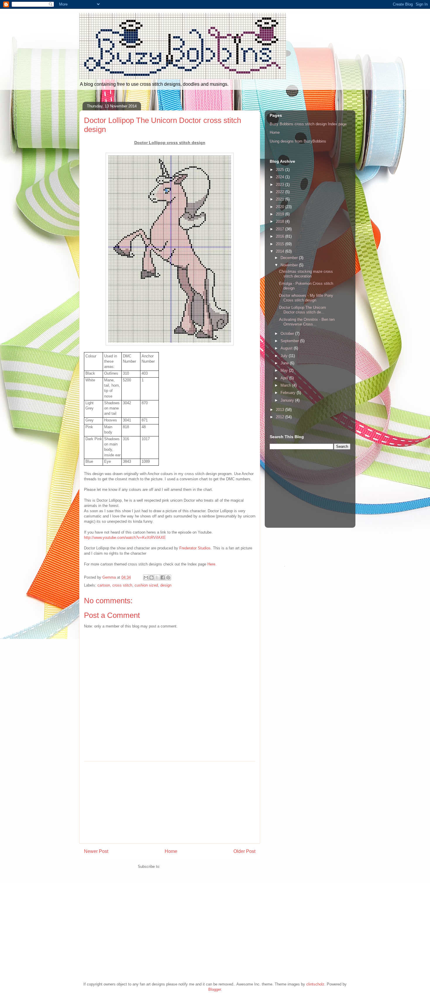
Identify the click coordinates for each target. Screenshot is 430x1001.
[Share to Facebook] (163, 577)
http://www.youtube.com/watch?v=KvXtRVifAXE (125, 537)
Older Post (244, 851)
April (285, 378)
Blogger (214, 989)
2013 (280, 409)
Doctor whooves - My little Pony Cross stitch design (306, 297)
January (288, 400)
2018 (280, 221)
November (290, 265)
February (289, 392)
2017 (280, 229)
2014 (280, 251)
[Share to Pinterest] (168, 577)
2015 (280, 244)
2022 (280, 192)
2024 (280, 177)
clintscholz (315, 984)
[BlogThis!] (151, 577)
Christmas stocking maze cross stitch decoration (306, 273)
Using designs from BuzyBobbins (298, 141)
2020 (280, 207)
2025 (280, 169)
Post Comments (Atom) (181, 866)
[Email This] (146, 577)
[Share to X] (157, 577)
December (290, 258)
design (165, 585)
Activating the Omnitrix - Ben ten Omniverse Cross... (307, 321)
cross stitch (122, 585)
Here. (211, 564)
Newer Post (96, 851)
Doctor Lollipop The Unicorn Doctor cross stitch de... (302, 309)
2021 (280, 199)
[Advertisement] (170, 802)
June (285, 363)
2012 (280, 417)
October (288, 333)
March (286, 385)
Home (171, 851)
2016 (280, 236)
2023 (280, 184)
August (287, 348)
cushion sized (146, 585)
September (290, 341)
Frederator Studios (195, 548)
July (285, 356)
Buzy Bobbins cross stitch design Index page (308, 124)
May (285, 370)
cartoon (103, 585)
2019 (280, 214)
